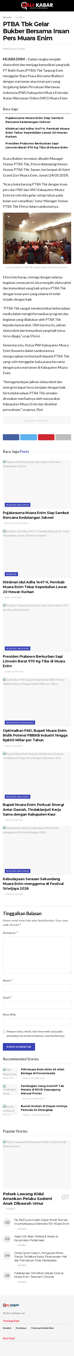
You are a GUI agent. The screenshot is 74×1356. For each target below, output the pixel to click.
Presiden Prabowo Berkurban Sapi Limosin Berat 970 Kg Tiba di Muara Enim (34, 661)
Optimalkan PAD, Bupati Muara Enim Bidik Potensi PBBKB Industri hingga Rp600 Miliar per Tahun (35, 735)
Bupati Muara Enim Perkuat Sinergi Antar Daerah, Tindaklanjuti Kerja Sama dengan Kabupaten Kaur (33, 809)
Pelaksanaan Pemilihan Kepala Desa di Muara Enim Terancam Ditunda (38, 1275)
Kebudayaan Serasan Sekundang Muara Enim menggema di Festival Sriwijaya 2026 (33, 884)
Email (7, 997)
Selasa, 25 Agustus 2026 (16, 523)
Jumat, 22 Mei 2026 (13, 820)
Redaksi (7, 1328)
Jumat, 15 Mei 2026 (13, 894)
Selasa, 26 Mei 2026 (13, 671)
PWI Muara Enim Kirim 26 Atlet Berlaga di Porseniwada (42, 1071)
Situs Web (9, 1014)
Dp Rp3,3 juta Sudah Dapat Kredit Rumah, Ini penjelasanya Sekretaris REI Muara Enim (41, 1221)
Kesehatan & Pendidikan (20, 722)
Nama (8, 980)
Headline (19, 17)
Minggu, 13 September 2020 (36, 1115)
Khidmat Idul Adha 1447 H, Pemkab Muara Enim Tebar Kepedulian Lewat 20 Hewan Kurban (37, 132)
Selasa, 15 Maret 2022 (33, 1098)
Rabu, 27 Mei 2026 (13, 597)
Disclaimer (21, 1328)
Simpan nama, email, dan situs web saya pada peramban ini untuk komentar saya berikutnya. (36, 1033)
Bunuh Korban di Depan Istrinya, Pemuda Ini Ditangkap (44, 1108)
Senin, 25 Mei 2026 (13, 746)
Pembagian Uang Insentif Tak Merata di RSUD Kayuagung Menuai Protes (42, 1089)
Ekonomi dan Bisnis (17, 505)
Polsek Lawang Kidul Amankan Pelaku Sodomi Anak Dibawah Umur (27, 1199)
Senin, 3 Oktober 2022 (33, 1078)
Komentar (10, 933)
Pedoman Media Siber (42, 1328)
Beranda (7, 17)
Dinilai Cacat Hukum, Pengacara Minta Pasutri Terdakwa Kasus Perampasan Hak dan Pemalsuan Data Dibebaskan (40, 1256)
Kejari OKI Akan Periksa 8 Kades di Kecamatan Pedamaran (36, 1238)
